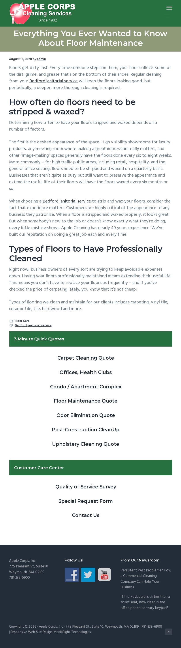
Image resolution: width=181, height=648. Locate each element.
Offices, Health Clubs (86, 372)
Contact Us (85, 515)
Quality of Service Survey (85, 487)
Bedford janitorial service (53, 81)
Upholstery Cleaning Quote (85, 444)
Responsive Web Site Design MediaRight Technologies (51, 632)
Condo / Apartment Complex (85, 387)
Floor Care (22, 320)
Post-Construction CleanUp (85, 429)
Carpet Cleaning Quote (85, 358)
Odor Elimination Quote (86, 415)
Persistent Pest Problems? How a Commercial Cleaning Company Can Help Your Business (146, 578)
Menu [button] (164, 8)
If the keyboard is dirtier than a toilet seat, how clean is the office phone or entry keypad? (145, 602)
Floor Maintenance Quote (85, 401)
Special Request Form (85, 501)
